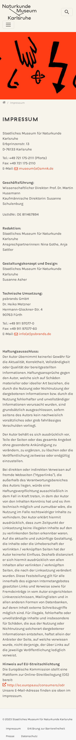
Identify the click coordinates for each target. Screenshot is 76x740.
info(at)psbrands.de (35, 334)
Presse (10, 736)
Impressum (13, 728)
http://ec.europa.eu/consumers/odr (36, 685)
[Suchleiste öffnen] (67, 12)
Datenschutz (29, 736)
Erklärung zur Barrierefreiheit (46, 728)
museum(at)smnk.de (36, 168)
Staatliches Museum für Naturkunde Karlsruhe (42, 719)
